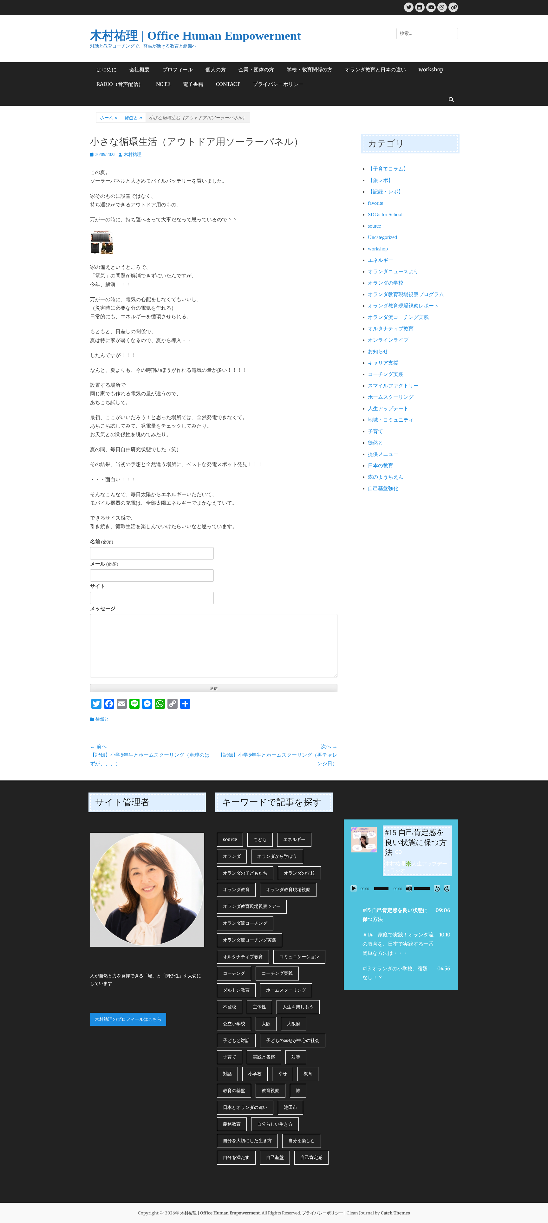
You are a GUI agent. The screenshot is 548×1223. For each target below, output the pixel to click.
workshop (431, 69)
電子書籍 (193, 84)
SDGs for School (385, 214)
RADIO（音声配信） (119, 84)
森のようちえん (385, 477)
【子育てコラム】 (388, 168)
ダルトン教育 (236, 990)
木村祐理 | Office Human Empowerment (195, 35)
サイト (97, 586)
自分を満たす (236, 1157)
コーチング (234, 973)
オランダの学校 (385, 283)
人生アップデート (388, 408)
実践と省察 (264, 1057)
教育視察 (270, 1090)
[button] (401, 915)
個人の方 (216, 69)
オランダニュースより (393, 271)
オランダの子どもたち (245, 873)
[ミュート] (409, 888)
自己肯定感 (311, 1157)
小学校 (255, 1074)
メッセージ (102, 608)
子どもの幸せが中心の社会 (292, 1040)
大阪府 (293, 1023)
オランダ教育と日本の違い (375, 69)
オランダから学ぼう (277, 856)
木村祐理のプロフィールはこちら (128, 1019)
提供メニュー (383, 454)
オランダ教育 (236, 889)
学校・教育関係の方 (309, 69)
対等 (295, 1057)
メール (104, 563)
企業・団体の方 (256, 69)
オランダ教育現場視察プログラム (406, 294)
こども (260, 839)
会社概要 (139, 69)
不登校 (229, 1007)
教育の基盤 (234, 1090)
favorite (375, 203)
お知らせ (378, 351)
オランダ (232, 856)
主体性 (259, 1007)
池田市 (290, 1107)
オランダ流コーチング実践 (398, 317)
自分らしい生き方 (275, 1124)
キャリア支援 (383, 363)
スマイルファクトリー (393, 385)
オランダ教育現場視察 (288, 889)
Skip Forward (447, 888)
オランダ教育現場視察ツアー (252, 906)
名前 (101, 541)
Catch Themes (395, 1213)
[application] (401, 888)
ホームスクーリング (391, 397)
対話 (227, 1074)
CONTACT (228, 84)
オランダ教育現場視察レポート (403, 305)
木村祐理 (132, 154)
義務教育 (232, 1124)
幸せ (282, 1074)
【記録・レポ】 (385, 191)
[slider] (381, 888)
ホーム (109, 117)
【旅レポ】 (380, 180)
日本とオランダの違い (245, 1107)
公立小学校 (234, 1023)
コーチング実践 (385, 374)
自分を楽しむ (301, 1140)
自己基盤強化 (383, 488)
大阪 (266, 1023)
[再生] (353, 888)
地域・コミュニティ (391, 420)
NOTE (163, 84)
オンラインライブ (388, 340)
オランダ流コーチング (245, 923)
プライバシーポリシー (278, 84)
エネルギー (380, 260)
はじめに (106, 69)
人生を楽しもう (298, 1007)
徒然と (133, 117)
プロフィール (177, 69)
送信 (214, 688)
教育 (307, 1074)
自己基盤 (275, 1157)
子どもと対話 (236, 1040)
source (374, 226)
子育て (375, 431)
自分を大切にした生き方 (247, 1140)
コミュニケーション (299, 957)
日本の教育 (380, 465)
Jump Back (437, 888)
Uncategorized (382, 237)
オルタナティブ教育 (391, 328)
